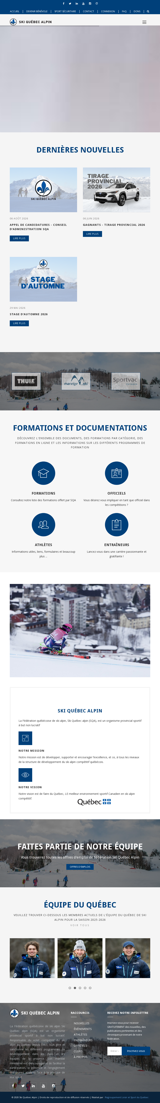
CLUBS (78, 1051)
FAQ (124, 11)
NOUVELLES (81, 1023)
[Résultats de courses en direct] (97, 3)
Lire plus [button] (19, 238)
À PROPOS (80, 1057)
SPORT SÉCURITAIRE (65, 11)
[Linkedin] (77, 3)
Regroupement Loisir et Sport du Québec (126, 1097)
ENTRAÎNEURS (83, 1040)
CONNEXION (108, 11)
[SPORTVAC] (80, 381)
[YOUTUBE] (83, 3)
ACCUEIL (14, 11)
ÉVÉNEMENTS (83, 1029)
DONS (137, 11)
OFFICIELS (80, 1045)
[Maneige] (30, 381)
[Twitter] (70, 3)
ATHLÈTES (80, 1034)
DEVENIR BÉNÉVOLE (36, 11)
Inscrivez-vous (136, 1051)
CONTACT (88, 11)
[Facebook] (63, 3)
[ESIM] (129, 381)
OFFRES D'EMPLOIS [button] (80, 866)
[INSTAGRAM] (90, 3)
